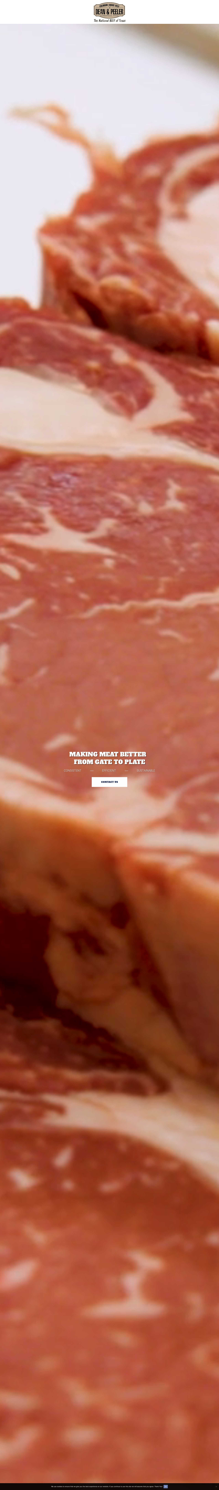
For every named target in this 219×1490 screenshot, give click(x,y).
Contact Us (109, 782)
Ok (166, 1486)
